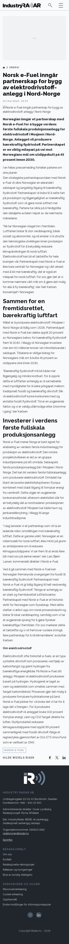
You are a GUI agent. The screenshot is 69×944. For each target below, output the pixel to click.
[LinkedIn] (39, 915)
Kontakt (7, 859)
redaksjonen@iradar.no (16, 833)
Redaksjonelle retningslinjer (18, 864)
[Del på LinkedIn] (64, 758)
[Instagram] (30, 915)
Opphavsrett (10, 899)
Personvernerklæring (15, 889)
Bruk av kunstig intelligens (17, 874)
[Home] (4, 67)
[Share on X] (57, 758)
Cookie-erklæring (13, 894)
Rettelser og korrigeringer (17, 869)
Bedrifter (8, 840)
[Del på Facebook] (50, 758)
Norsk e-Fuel (14, 750)
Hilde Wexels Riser (18, 757)
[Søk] (50, 5)
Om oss (7, 854)
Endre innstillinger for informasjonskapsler (27, 904)
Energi (14, 67)
